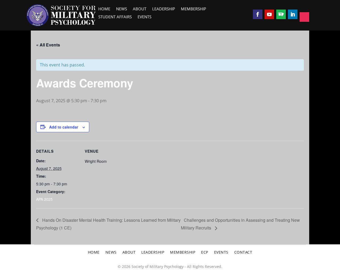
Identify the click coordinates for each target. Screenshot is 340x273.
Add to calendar (63, 127)
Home (104, 9)
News (121, 9)
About (139, 9)
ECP (204, 252)
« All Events (48, 45)
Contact (243, 252)
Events (144, 17)
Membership (193, 9)
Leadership (163, 9)
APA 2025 (44, 199)
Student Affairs (115, 17)
